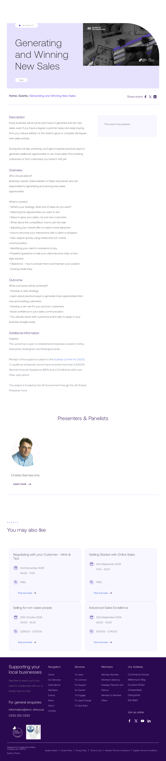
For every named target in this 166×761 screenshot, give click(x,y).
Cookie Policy (66, 750)
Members (53, 690)
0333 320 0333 (19, 715)
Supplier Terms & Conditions (145, 750)
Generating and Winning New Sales (53, 95)
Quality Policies (51, 750)
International (54, 684)
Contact (52, 710)
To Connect (81, 679)
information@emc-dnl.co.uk (26, 709)
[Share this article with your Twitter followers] (150, 96)
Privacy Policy (81, 750)
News (51, 700)
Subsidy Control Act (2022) (69, 359)
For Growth (80, 690)
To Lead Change (83, 700)
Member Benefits (110, 674)
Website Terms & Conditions (117, 750)
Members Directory (110, 679)
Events (23, 95)
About (51, 705)
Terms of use (95, 750)
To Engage (80, 695)
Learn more (20, 483)
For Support (80, 684)
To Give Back (81, 705)
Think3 (17, 753)
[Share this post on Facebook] (146, 96)
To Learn (79, 674)
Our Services (54, 679)
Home (13, 95)
